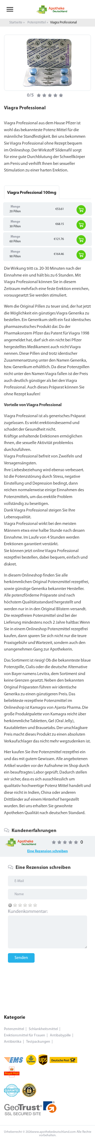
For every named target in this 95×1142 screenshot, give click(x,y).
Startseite (15, 22)
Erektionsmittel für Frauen (24, 1035)
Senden (21, 958)
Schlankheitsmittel (43, 1029)
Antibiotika (12, 1042)
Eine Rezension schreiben (47, 851)
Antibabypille (60, 1035)
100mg (31, 193)
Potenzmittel (36, 22)
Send (48, 459)
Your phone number (25, 412)
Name (13, 435)
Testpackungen (38, 1042)
